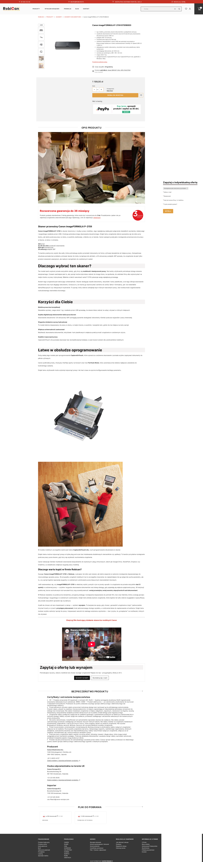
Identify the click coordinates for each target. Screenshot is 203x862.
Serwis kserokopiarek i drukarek (99, 844)
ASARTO (66, 854)
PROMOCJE (67, 9)
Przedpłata (41, 852)
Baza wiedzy (146, 844)
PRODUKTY (36, 9)
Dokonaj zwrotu (120, 848)
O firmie (144, 842)
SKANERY (59, 17)
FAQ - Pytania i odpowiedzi (98, 850)
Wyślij (168, 211)
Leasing (40, 854)
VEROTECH (67, 857)
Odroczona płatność (44, 850)
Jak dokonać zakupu (122, 842)
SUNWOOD (67, 848)
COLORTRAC (68, 850)
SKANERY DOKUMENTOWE (72, 17)
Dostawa (118, 844)
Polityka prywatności (148, 850)
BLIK (39, 848)
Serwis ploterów (94, 846)
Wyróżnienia (145, 848)
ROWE (66, 855)
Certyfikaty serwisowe (96, 848)
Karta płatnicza (42, 846)
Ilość (93, 86)
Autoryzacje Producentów (149, 846)
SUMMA (66, 852)
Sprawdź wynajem (82, 678)
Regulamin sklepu (121, 846)
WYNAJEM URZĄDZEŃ (52, 9)
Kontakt (86, 9)
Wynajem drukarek (95, 842)
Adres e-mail (167, 192)
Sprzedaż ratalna (43, 855)
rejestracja (96, 217)
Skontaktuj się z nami (100, 678)
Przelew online (42, 844)
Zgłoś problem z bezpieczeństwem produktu (63, 760)
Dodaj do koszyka (115, 95)
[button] (179, 9)
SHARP (66, 844)
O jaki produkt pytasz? (170, 204)
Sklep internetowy (100, 861)
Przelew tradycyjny (44, 842)
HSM (65, 846)
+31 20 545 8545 (53, 778)
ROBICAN (41, 17)
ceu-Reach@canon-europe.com (58, 799)
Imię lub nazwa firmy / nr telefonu (173, 200)
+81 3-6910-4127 (53, 758)
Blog (77, 9)
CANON (66, 842)
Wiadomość (167, 196)
